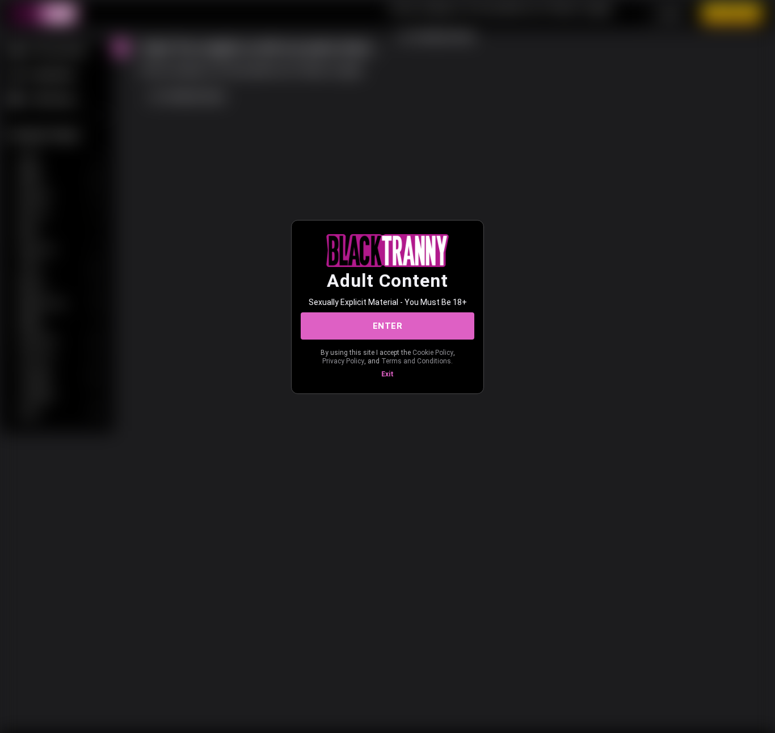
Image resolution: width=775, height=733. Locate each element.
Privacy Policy (343, 361)
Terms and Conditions (416, 361)
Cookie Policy (432, 353)
